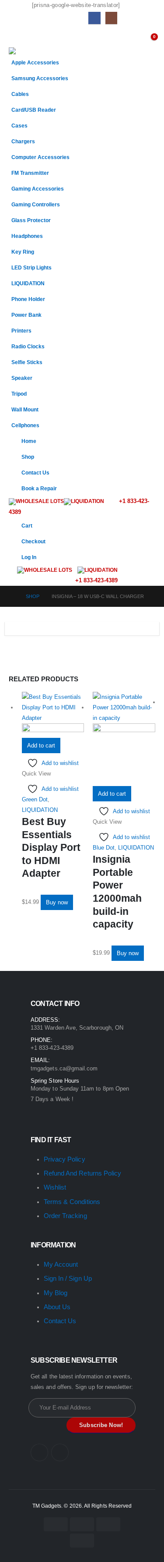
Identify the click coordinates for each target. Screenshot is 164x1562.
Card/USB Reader (33, 110)
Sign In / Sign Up (68, 1278)
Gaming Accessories (37, 188)
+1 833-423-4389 (95, 580)
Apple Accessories (35, 62)
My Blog (55, 1292)
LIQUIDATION (28, 283)
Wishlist (55, 1187)
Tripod (19, 394)
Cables (20, 94)
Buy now (57, 902)
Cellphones (25, 425)
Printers (21, 330)
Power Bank (26, 315)
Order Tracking (65, 1215)
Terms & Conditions (72, 1201)
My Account (61, 1264)
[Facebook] (94, 18)
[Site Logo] (31, 50)
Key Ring (22, 252)
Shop (27, 457)
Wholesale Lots (40, 501)
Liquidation (87, 501)
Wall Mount (24, 409)
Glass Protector (31, 220)
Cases (19, 125)
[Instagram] (111, 18)
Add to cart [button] (41, 745)
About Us (57, 1307)
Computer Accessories (40, 157)
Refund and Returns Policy (83, 1173)
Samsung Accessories (39, 78)
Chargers (23, 141)
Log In (28, 557)
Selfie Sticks (26, 362)
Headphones (27, 236)
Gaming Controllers (35, 204)
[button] (16, 36)
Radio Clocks (28, 346)
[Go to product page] (53, 714)
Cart (26, 525)
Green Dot (35, 799)
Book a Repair (39, 488)
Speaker (21, 378)
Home (28, 441)
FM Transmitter (30, 173)
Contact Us (35, 472)
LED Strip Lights (31, 267)
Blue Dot (104, 847)
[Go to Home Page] (11, 596)
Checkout (33, 541)
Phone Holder (28, 299)
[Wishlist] (133, 38)
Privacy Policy (64, 1159)
